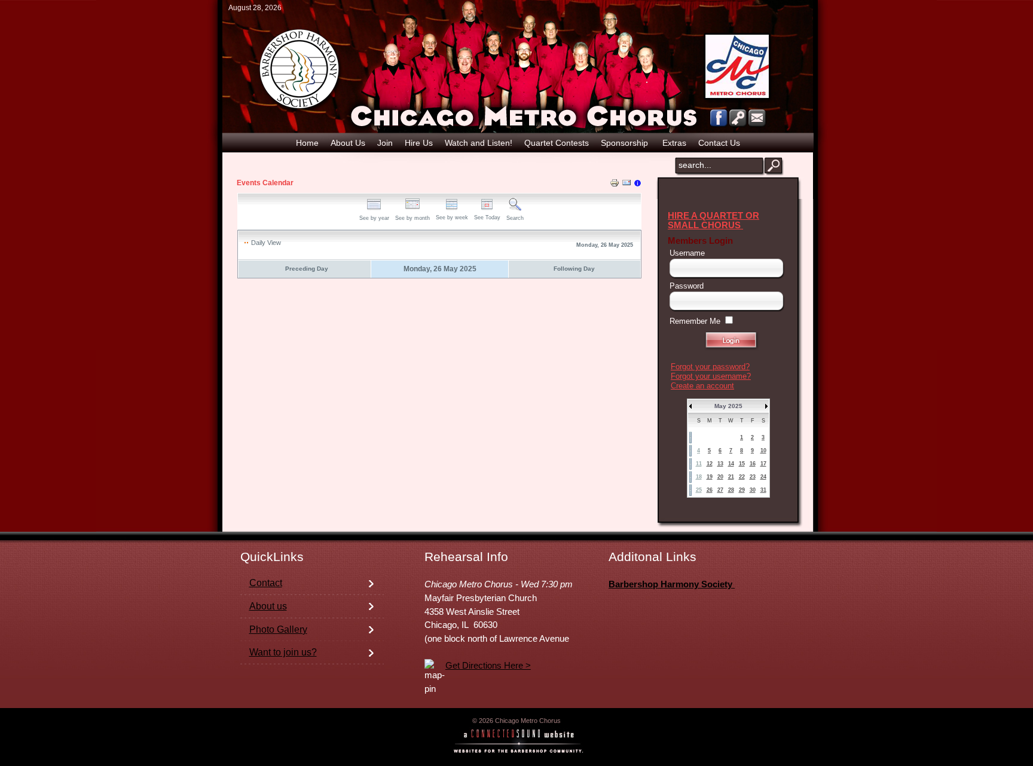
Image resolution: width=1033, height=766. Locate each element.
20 (720, 477)
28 (731, 490)
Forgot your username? (711, 376)
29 (742, 490)
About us (268, 606)
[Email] (626, 184)
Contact (265, 583)
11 (699, 464)
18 (699, 477)
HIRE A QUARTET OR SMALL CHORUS (713, 220)
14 (731, 464)
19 (710, 477)
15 (742, 464)
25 (699, 490)
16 (753, 464)
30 (753, 490)
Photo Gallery (278, 629)
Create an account (702, 385)
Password (687, 285)
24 (763, 477)
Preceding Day (306, 268)
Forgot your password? (710, 366)
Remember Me (695, 321)
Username (687, 253)
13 (720, 464)
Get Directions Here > (488, 665)
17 (763, 464)
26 (710, 490)
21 (731, 477)
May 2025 (728, 406)
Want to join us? (283, 652)
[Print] (614, 184)
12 (710, 464)
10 (763, 451)
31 (763, 490)
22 (742, 477)
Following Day (574, 268)
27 (720, 490)
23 (753, 477)
